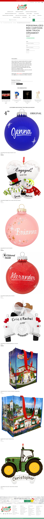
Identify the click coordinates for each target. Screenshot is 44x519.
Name (27, 41)
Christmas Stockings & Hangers (31, 11)
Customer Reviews (22, 509)
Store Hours (14, 507)
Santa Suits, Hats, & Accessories (21, 15)
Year (27, 45)
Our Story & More (22, 507)
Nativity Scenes (29, 13)
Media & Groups (15, 512)
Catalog (14, 511)
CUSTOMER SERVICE (39, 506)
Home (1, 22)
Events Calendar (15, 508)
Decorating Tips (30, 511)
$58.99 (6, 103)
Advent (34, 15)
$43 (38, 102)
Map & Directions (15, 510)
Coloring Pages (30, 509)
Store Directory (15, 509)
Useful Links (37, 514)
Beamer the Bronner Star (23, 511)
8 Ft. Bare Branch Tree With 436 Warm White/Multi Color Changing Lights (27, 101)
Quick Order (32, 2)
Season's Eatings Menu (16, 513)
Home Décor (24, 17)
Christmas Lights (10, 11)
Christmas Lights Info (31, 510)
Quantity (27, 49)
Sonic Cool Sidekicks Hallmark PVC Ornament (16, 100)
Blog (28, 507)
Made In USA (39, 15)
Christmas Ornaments (19, 11)
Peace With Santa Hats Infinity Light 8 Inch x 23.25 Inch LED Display (6, 101)
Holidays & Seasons (16, 17)
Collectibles (36, 13)
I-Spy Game (30, 513)
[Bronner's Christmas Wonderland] (22, 7)
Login (36, 2)
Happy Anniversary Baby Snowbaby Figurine (38, 100)
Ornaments (14, 22)
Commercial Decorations (23, 508)
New (29, 15)
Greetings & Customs (31, 512)
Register (39, 2)
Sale (29, 17)
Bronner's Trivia (22, 510)
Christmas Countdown (31, 508)
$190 (27, 103)
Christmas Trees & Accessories (7, 15)
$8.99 (16, 102)
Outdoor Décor (21, 13)
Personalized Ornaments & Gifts (10, 13)
